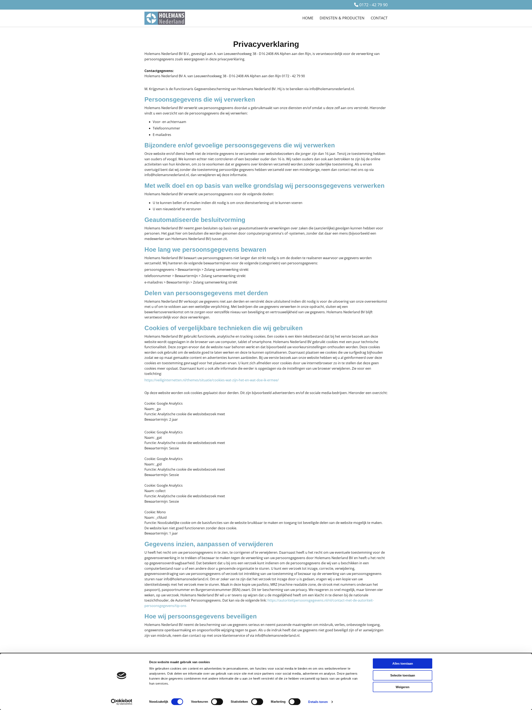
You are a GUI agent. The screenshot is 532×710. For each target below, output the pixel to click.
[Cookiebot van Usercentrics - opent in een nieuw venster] (121, 702)
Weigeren (402, 687)
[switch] (217, 701)
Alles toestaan (402, 663)
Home (307, 17)
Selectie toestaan (402, 675)
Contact (379, 17)
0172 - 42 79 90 (373, 4)
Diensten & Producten (342, 17)
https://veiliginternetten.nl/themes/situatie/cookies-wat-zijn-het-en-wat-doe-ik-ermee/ (211, 380)
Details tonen (318, 702)
